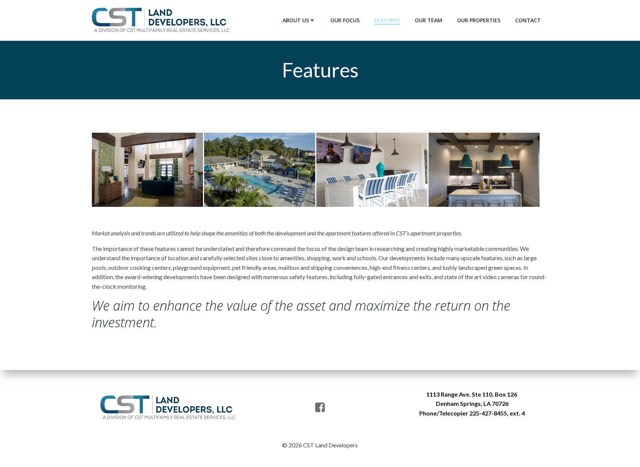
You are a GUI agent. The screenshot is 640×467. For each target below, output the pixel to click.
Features (387, 20)
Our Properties (478, 20)
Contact (528, 20)
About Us (296, 20)
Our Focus (345, 20)
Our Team (428, 20)
